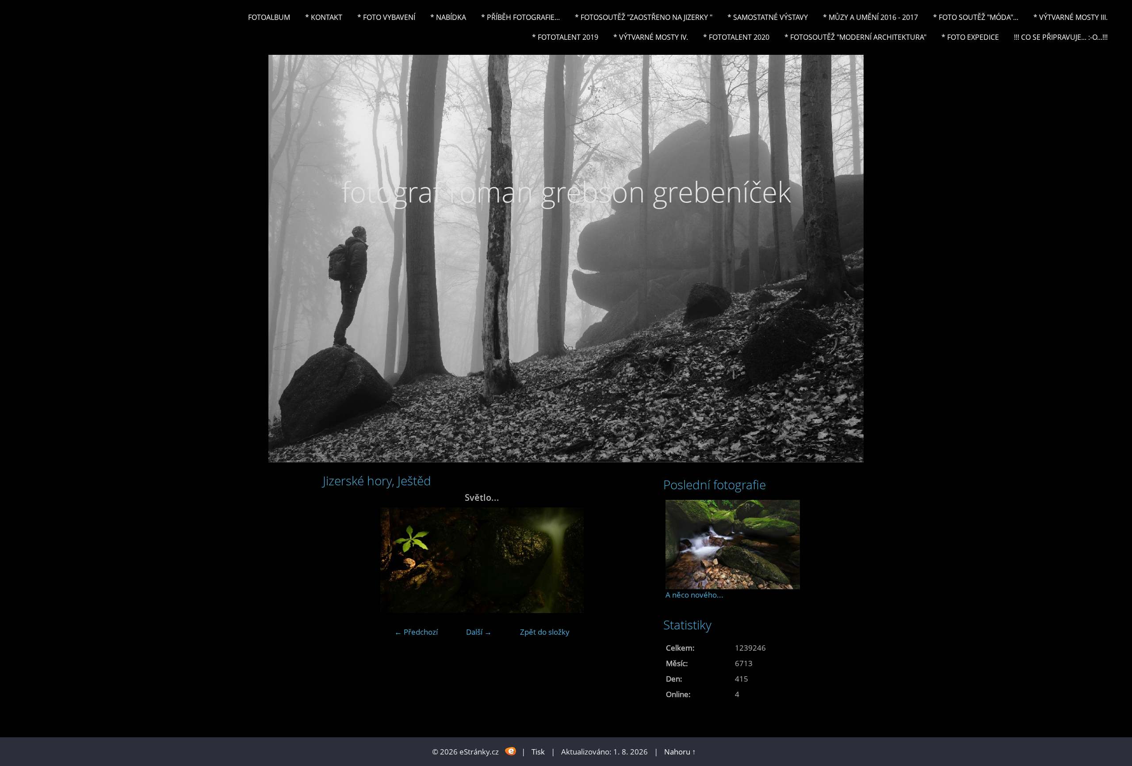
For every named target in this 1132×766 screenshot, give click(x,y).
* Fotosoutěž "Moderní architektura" (855, 37)
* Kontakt (323, 17)
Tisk (538, 752)
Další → (479, 632)
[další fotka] (627, 560)
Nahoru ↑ (680, 752)
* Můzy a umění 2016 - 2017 (870, 17)
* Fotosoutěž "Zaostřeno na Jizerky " (643, 17)
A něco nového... (694, 595)
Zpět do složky (545, 632)
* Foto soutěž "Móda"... (975, 17)
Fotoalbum (269, 17)
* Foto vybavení (386, 17)
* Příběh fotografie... (520, 17)
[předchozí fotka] (337, 560)
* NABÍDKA (448, 17)
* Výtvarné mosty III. (1070, 17)
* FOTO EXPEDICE (970, 37)
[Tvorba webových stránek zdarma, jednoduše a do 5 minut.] (511, 750)
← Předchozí (416, 632)
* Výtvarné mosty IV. (650, 37)
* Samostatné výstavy (767, 17)
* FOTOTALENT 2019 (565, 37)
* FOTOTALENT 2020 (736, 37)
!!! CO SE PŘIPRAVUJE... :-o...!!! (1061, 37)
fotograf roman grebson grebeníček (566, 191)
